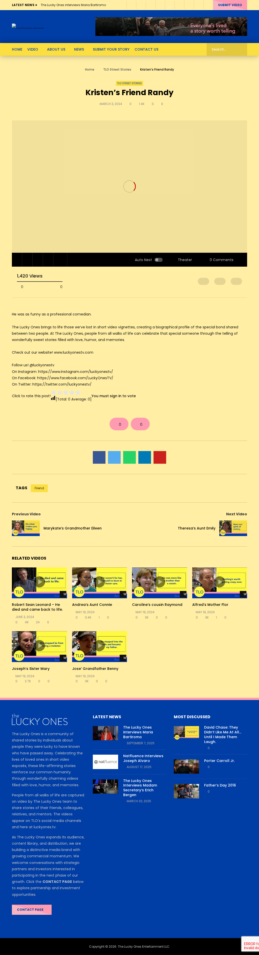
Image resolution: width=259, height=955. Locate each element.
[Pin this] (160, 457)
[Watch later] (189, 5)
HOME (17, 49)
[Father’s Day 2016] (186, 791)
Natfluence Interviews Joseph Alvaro (143, 758)
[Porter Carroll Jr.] (186, 766)
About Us (56, 49)
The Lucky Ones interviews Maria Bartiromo (73, 5)
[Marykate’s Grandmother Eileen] (26, 528)
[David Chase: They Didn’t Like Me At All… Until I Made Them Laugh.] (186, 733)
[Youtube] (150, 5)
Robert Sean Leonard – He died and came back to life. (37, 607)
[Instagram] (160, 5)
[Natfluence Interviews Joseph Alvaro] (105, 762)
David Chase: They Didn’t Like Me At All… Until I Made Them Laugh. (222, 734)
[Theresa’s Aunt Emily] (233, 528)
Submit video (230, 5)
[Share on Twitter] (114, 457)
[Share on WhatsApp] (129, 457)
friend (39, 488)
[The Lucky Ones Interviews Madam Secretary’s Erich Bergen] (105, 786)
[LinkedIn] (141, 5)
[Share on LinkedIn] (144, 457)
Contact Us (146, 49)
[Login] (208, 5)
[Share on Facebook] (99, 457)
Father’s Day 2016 (220, 785)
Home (89, 69)
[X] (179, 5)
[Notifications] (198, 5)
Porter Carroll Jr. (219, 760)
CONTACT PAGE (30, 909)
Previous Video (26, 514)
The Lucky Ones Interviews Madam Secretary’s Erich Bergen (140, 788)
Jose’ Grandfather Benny (95, 668)
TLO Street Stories (117, 69)
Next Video (236, 514)
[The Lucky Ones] (28, 27)
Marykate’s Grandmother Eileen (73, 528)
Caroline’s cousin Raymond (157, 604)
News (79, 49)
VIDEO (32, 49)
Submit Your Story (111, 49)
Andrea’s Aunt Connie (92, 604)
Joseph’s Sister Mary (31, 668)
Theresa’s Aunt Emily (196, 528)
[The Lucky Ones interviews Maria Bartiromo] (105, 733)
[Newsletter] (170, 5)
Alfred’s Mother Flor (210, 604)
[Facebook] (131, 5)
